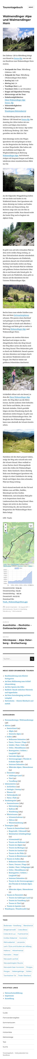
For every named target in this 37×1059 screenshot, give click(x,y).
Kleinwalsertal (17, 611)
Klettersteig (13, 806)
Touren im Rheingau (17, 848)
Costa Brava (22, 930)
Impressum (9, 996)
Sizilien (29, 971)
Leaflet (5, 564)
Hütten (7, 726)
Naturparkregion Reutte (13, 963)
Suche (5, 1047)
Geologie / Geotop (14, 789)
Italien (9, 737)
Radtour (12, 809)
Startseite (7, 1008)
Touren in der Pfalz (16, 853)
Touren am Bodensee (17, 842)
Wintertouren (12, 814)
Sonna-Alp (9, 103)
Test (4, 1042)
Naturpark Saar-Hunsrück (14, 967)
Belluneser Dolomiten (17, 739)
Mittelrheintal (17, 950)
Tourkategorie (10, 801)
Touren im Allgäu (15, 845)
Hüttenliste (7, 1032)
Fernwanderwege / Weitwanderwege (19, 720)
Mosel (16, 955)
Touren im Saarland (16, 851)
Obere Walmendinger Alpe (15, 100)
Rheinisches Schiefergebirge (20, 834)
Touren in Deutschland (16, 828)
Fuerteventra (23, 934)
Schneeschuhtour (16, 817)
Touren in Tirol (15, 903)
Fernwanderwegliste (11, 1018)
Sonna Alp (18, 58)
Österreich (11, 773)
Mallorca (7, 950)
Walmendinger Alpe (10, 156)
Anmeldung (9, 998)
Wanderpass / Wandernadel (15, 909)
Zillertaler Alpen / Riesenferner (21, 767)
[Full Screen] (5, 530)
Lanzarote (21, 942)
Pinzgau (29, 967)
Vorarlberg (13, 781)
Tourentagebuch (13, 7)
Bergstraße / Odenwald (18, 831)
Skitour (12, 820)
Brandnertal (28, 925)
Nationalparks (12, 795)
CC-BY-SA (20, 566)
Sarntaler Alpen (15, 756)
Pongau (7, 971)
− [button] (5, 527)
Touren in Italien (13, 859)
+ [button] (5, 524)
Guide (5, 1013)
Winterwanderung (16, 823)
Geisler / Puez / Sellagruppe (19, 867)
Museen (10, 792)
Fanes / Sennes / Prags (17, 742)
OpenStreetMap (15, 564)
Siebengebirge (18, 971)
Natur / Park (11, 798)
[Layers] (31, 525)
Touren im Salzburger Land (19, 898)
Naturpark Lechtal (11, 959)
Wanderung (7, 611)
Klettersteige (8, 1037)
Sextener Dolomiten (17, 764)
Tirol (11, 778)
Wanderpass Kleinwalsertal (15, 111)
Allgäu (11, 731)
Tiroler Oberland (24, 975)
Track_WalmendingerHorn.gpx (15, 602)
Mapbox (30, 566)
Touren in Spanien (14, 906)
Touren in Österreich (15, 895)
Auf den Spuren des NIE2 (14, 687)
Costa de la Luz (9, 934)
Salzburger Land (15, 776)
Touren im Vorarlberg (20, 609)
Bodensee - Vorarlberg (12, 925)
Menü (31, 7)
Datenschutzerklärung (13, 993)
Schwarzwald (14, 839)
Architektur (11, 787)
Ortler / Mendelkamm (17, 748)
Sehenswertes (10, 784)
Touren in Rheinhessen (18, 856)
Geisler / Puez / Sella (17, 745)
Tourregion (9, 826)
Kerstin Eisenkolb (11, 607)
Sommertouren (8, 609)
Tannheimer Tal (10, 975)
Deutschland (12, 728)
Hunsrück (23, 938)
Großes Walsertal (10, 938)
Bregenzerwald (10, 930)
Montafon (7, 955)
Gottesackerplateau (21, 315)
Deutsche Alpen (15, 734)
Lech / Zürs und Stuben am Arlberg (17, 946)
